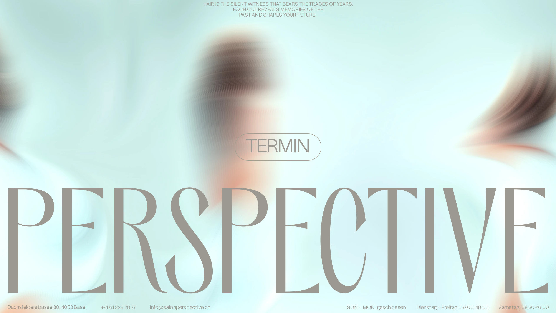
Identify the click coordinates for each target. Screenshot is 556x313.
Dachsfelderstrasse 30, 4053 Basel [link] (47, 307)
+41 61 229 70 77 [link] (118, 308)
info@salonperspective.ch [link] (180, 308)
